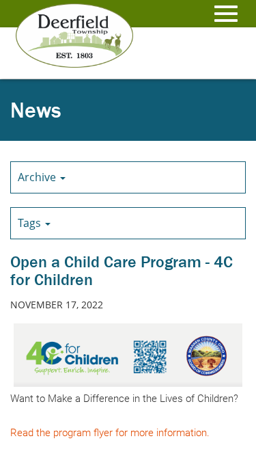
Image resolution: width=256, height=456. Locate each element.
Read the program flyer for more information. (110, 433)
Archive (38, 177)
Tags (31, 222)
